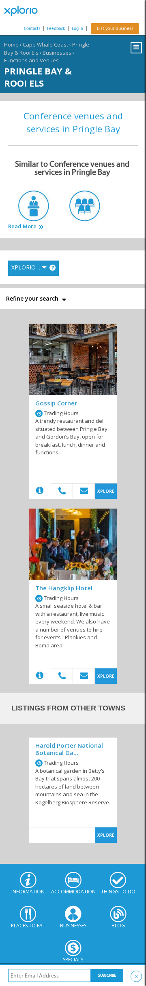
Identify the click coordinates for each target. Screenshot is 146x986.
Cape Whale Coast (45, 44)
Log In (77, 28)
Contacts (32, 28)
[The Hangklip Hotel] (73, 544)
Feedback (56, 28)
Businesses (57, 52)
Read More (22, 226)
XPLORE (105, 491)
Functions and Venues (31, 60)
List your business (115, 28)
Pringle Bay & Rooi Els (38, 77)
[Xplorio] (24, 11)
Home (11, 44)
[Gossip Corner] (73, 359)
